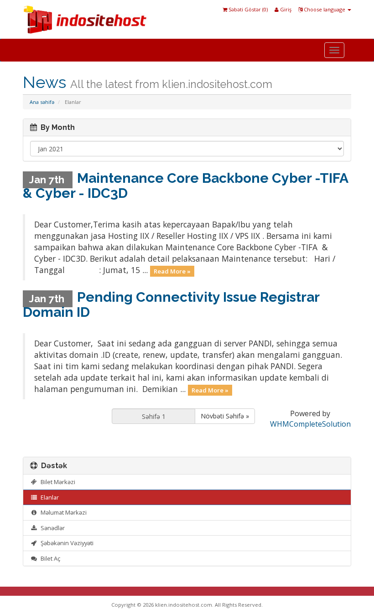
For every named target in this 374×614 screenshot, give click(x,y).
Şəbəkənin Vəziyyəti (66, 543)
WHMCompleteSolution (310, 424)
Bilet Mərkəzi (56, 482)
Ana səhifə (42, 101)
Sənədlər (51, 528)
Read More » (172, 271)
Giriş (285, 9)
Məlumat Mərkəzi (62, 512)
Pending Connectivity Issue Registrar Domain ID (171, 304)
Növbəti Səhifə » (225, 416)
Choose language (324, 9)
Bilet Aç (49, 558)
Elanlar (48, 497)
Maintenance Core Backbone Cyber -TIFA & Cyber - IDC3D (185, 185)
